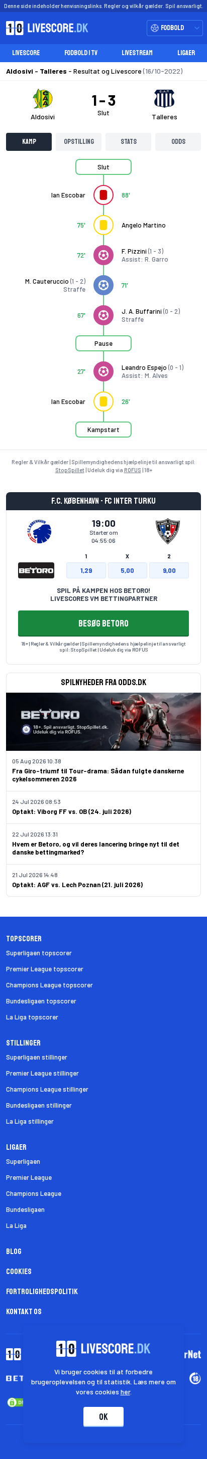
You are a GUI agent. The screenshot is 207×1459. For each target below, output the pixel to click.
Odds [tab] (178, 141)
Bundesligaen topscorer (41, 1001)
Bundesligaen (25, 1209)
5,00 (127, 570)
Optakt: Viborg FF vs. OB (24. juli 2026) (71, 811)
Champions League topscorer (49, 985)
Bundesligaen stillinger (39, 1105)
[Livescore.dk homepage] (44, 28)
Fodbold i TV (80, 53)
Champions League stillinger (47, 1089)
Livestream (137, 53)
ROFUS (132, 470)
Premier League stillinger (42, 1073)
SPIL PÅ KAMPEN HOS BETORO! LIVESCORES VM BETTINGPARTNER (103, 594)
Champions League (33, 1193)
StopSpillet (69, 470)
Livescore (26, 53)
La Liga (16, 1225)
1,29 (86, 570)
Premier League (29, 1177)
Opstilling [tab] (79, 141)
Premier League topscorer (44, 969)
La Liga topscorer (32, 1017)
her (125, 1391)
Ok (103, 1416)
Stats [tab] (129, 141)
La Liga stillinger (30, 1121)
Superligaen (23, 1161)
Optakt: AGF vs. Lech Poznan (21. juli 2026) (77, 885)
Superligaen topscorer (39, 953)
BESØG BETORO (103, 623)
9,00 (169, 570)
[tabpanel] (103, 304)
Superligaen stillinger (36, 1057)
